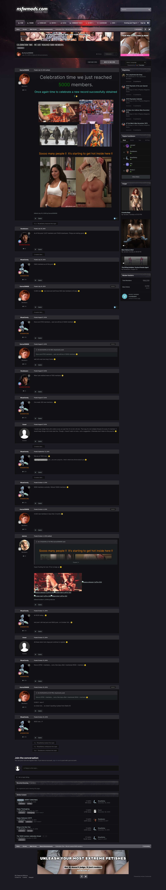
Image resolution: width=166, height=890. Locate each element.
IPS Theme (18, 875)
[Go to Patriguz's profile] (123, 86)
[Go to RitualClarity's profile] (24, 268)
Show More (135, 177)
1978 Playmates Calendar (134, 99)
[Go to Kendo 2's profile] (127, 170)
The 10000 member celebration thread (29, 836)
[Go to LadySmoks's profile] (123, 75)
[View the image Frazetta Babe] (136, 198)
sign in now (56, 760)
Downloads (42, 23)
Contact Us (18, 877)
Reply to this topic (109, 62)
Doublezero (24, 228)
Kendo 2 (21, 802)
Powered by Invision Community (142, 876)
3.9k (25, 279)
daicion (24, 536)
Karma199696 (28, 53)
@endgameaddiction (41, 459)
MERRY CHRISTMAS (31, 800)
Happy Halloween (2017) (24, 818)
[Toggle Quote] (37, 350)
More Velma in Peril (128, 250)
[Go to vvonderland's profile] (124, 296)
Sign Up (143, 23)
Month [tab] (132, 140)
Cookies (25, 877)
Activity (90, 23)
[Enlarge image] (58, 112)
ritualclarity (57, 350)
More (113, 23)
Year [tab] (140, 140)
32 (25, 556)
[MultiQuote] (35, 218)
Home (21, 23)
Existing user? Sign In (131, 23)
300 (25, 90)
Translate (141, 65)
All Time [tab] (147, 140)
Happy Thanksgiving (23, 809)
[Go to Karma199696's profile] (19, 54)
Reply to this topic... (31, 768)
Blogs (64, 23)
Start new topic (92, 62)
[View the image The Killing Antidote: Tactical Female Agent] (136, 261)
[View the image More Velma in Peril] (136, 233)
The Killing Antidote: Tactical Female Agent (135, 267)
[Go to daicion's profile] (24, 545)
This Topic (142, 9)
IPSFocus (25, 875)
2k (25, 248)
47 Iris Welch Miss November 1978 (137, 123)
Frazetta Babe (126, 212)
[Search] (149, 10)
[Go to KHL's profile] (127, 164)
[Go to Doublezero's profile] (24, 237)
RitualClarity (41, 223)
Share (99, 54)
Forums (31, 23)
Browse (53, 23)
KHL (131, 163)
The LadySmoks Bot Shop (134, 74)
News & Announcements (40, 55)
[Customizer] (148, 23)
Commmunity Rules (76, 23)
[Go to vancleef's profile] (127, 146)
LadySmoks (131, 76)
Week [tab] (124, 140)
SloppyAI (31, 877)
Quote (40, 218)
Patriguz (130, 89)
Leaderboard (103, 23)
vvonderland (133, 296)
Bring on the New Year (24, 827)
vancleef (132, 145)
